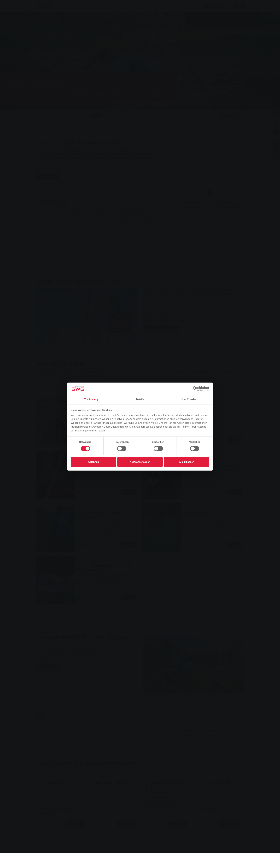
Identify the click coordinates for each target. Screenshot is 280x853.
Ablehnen (93, 462)
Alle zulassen (186, 462)
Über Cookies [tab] (188, 399)
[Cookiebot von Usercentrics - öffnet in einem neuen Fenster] (195, 388)
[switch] (121, 448)
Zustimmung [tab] (91, 399)
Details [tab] (140, 399)
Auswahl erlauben (140, 462)
